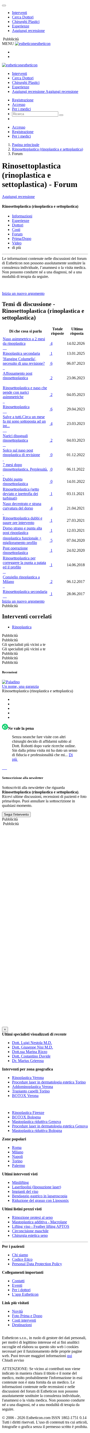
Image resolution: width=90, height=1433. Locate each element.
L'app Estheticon (25, 1294)
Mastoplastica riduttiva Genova (36, 1121)
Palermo (18, 1165)
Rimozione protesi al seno (32, 1217)
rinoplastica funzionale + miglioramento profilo (22, 540)
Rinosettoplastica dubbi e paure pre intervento (22, 520)
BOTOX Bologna (26, 1117)
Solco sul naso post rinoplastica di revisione (21, 452)
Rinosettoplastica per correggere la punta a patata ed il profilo (24, 562)
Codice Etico (22, 1259)
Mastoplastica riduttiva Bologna (37, 1130)
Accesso (18, 104)
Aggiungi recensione (28, 30)
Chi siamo (20, 1255)
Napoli (17, 1156)
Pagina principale (25, 145)
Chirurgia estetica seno (30, 1235)
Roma (17, 1147)
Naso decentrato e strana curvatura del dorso (22, 506)
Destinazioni (22, 1325)
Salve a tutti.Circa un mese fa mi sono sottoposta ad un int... (24, 421)
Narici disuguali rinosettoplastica (15, 438)
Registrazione (23, 100)
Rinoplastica (22, 627)
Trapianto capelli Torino (31, 1091)
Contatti (18, 1281)
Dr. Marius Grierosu (28, 1061)
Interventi (19, 12)
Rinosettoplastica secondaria (25, 591)
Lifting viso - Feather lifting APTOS (40, 1226)
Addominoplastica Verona (32, 1086)
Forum (17, 234)
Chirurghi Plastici (26, 21)
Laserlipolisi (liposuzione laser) (36, 1187)
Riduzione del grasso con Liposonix (40, 1200)
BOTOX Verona (25, 1095)
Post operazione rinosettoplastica (15, 550)
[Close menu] (4, 5)
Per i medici (21, 109)
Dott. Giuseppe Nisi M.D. (32, 1047)
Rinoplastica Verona (28, 1077)
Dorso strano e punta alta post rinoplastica (22, 530)
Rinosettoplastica (16, 407)
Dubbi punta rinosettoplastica (15, 481)
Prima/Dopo (21, 238)
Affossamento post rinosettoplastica (17, 375)
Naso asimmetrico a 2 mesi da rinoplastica (24, 341)
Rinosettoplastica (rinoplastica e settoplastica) (47, 149)
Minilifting (20, 1182)
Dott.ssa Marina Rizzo (29, 1052)
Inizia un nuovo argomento (23, 293)
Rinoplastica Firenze (28, 1112)
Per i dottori (21, 1290)
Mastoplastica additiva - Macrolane (39, 1222)
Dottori (17, 225)
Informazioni (22, 216)
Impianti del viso (25, 1191)
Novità (17, 1311)
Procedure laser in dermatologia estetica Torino (49, 1082)
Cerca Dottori (23, 17)
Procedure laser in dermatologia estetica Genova (50, 1126)
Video (17, 243)
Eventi (17, 1285)
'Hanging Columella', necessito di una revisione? (24, 361)
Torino (17, 1161)
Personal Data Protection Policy (37, 1264)
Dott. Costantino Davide (31, 1056)
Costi (16, 229)
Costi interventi (24, 1320)
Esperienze (20, 26)
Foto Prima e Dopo (27, 1316)
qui (69, 1356)
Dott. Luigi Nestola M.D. (32, 1043)
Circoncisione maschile (30, 1231)
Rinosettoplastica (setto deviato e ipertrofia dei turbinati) (21, 493)
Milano (17, 1152)
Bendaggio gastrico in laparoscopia (39, 1196)
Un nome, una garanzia (20, 686)
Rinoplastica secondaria (21, 353)
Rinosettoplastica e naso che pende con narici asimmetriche (25, 392)
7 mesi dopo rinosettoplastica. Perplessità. (25, 467)
